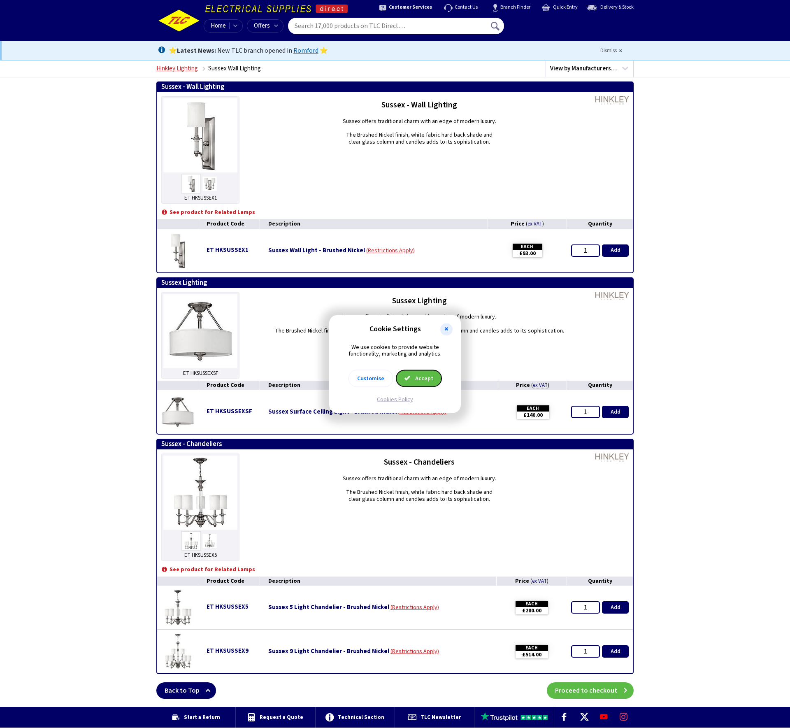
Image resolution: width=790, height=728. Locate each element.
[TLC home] (179, 20)
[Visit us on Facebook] (564, 717)
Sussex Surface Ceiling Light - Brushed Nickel (332, 412)
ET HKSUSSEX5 (228, 606)
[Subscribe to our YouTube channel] (603, 717)
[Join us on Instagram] (624, 717)
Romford (305, 50)
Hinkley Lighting (177, 68)
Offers (262, 25)
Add (615, 250)
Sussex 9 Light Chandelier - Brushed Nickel (328, 651)
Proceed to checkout (586, 690)
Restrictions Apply (390, 251)
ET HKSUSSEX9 (228, 651)
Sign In (547, 23)
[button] (446, 329)
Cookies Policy (395, 399)
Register (541, 29)
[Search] (496, 26)
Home (218, 25)
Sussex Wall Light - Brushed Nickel (316, 250)
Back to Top (182, 690)
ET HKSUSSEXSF (229, 411)
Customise (370, 378)
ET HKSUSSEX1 (228, 250)
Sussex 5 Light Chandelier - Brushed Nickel (328, 607)
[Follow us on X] (584, 717)
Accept (423, 378)
